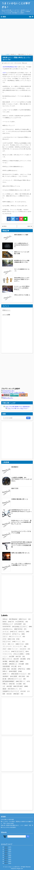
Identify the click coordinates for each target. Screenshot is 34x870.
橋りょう (14, 664)
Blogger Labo (20, 868)
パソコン (21, 644)
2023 (6, 849)
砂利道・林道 (6, 669)
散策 (15, 669)
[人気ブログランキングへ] (5, 396)
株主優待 (5, 664)
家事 (17, 659)
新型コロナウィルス (16, 679)
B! (17, 219)
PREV (5, 226)
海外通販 (5, 661)
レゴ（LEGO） (20, 654)
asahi (4, 72)
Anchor (4, 621)
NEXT (29, 226)
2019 (6, 857)
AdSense (5, 619)
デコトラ (18, 641)
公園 (15, 666)
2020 (6, 855)
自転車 (25, 63)
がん (23, 631)
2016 (6, 863)
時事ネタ (5, 671)
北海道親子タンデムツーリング (11, 691)
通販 (13, 684)
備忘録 (4, 689)
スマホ (4, 639)
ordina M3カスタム (8, 629)
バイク (12, 644)
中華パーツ (22, 681)
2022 (6, 851)
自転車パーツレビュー (20, 674)
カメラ (15, 631)
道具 (10, 686)
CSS (12, 621)
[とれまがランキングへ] (14, 396)
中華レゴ (5, 684)
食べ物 (4, 679)
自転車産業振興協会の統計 (10, 67)
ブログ (4, 649)
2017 (6, 861)
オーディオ (5, 631)
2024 (6, 847)
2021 (6, 853)
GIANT (20, 624)
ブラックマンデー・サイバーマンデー (12, 646)
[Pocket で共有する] (21, 219)
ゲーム (18, 634)
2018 (6, 859)
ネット (4, 644)
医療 (13, 656)
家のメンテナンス (7, 659)
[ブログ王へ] (23, 396)
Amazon (24, 619)
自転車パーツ (6, 674)
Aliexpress (14, 619)
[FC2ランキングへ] (7, 398)
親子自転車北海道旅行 (8, 681)
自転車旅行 (5, 676)
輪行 (18, 694)
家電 (24, 659)
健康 (22, 664)
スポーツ (5, 636)
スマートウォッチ (16, 636)
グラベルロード (7, 634)
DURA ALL (21, 621)
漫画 (24, 691)
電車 (20, 684)
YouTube (20, 629)
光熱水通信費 (6, 666)
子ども (23, 669)
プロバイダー (14, 649)
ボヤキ (24, 649)
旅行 (10, 694)
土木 (4, 686)
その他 (13, 639)
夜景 (4, 694)
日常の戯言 (20, 686)
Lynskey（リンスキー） (21, 626)
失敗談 (23, 676)
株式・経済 (15, 661)
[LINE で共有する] (25, 219)
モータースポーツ (19, 651)
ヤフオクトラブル (7, 654)
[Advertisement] (17, 38)
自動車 (15, 676)
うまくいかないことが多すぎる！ (16, 5)
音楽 (19, 656)
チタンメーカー (7, 641)
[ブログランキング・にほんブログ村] (13, 392)
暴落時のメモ (14, 689)
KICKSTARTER (6, 626)
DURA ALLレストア (8, 624)
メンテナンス (6, 651)
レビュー (5, 656)
